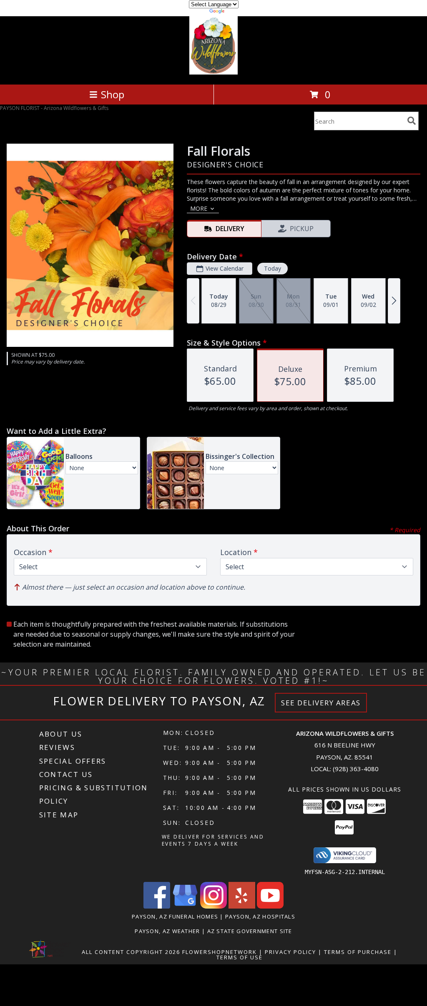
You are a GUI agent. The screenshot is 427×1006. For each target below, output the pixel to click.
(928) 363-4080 (356, 768)
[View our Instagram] (213, 906)
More (198, 208)
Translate (238, 12)
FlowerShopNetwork (219, 952)
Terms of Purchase (358, 952)
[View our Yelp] (242, 906)
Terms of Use (239, 957)
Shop (112, 94)
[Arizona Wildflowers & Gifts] (213, 72)
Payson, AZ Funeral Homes (175, 916)
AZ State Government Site (249, 931)
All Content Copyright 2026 (131, 952)
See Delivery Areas (321, 702)
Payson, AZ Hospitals (260, 916)
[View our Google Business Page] (185, 906)
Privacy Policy (290, 952)
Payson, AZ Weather (167, 931)
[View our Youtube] (270, 906)
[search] (411, 120)
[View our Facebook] (156, 906)
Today (272, 268)
